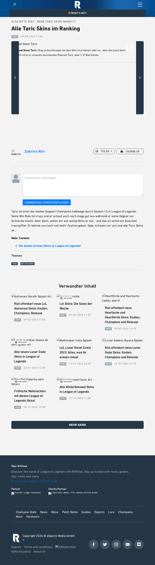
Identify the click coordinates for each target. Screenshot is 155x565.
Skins (54, 512)
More (19, 516)
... (26, 152)
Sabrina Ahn (35, 151)
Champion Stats (26, 512)
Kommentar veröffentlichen (46, 202)
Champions (125, 512)
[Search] (14, 5)
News (43, 512)
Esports (99, 512)
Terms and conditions (38, 547)
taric (14, 264)
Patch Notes (70, 512)
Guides (86, 512)
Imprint (16, 547)
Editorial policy (21, 551)
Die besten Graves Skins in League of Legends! (50, 246)
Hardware (32, 516)
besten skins (27, 264)
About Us (39, 551)
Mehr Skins (77, 425)
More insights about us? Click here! (34, 481)
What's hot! (79, 13)
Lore (111, 512)
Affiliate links (67, 547)
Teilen (105, 151)
